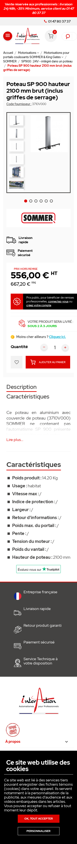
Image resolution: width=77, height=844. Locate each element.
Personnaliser (38, 831)
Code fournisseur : (18, 104)
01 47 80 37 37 (59, 21)
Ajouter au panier (52, 362)
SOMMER (10, 61)
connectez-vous (58, 301)
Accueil (8, 53)
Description (21, 387)
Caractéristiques (27, 397)
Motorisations (27, 53)
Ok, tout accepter (38, 818)
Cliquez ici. (57, 337)
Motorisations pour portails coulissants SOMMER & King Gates (36, 55)
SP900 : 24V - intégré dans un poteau (47, 61)
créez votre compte (38, 305)
